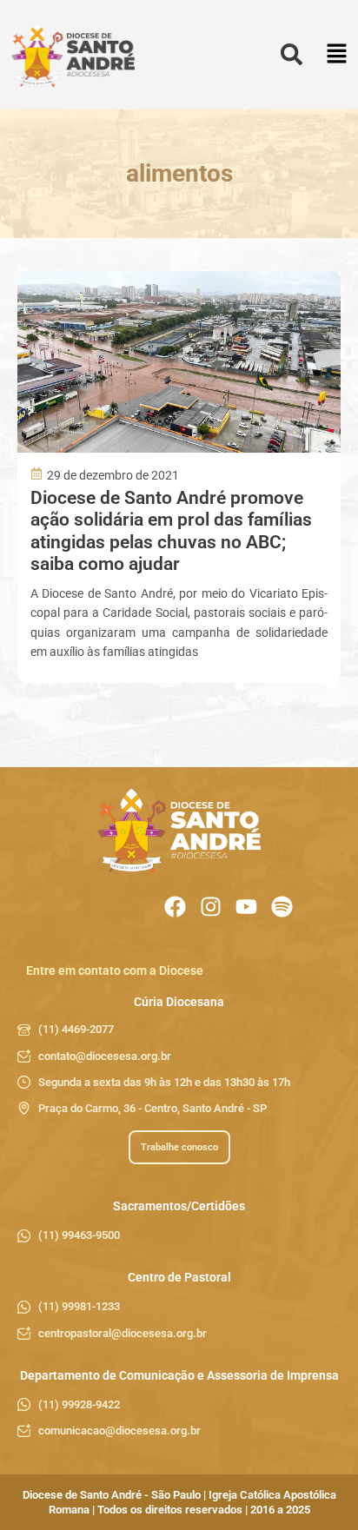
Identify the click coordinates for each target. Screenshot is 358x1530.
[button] (336, 55)
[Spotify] (281, 906)
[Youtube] (246, 906)
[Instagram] (210, 906)
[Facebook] (175, 906)
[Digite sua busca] (291, 55)
